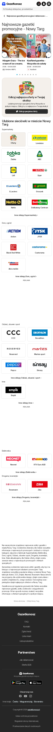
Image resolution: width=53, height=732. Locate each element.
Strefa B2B (26, 665)
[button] (44, 4)
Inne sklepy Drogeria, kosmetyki (25, 497)
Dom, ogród (6, 555)
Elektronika (42, 553)
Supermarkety (31, 553)
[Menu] (49, 4)
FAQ (26, 621)
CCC (16, 575)
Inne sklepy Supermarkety (25, 215)
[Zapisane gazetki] (39, 4)
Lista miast (26, 636)
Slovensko (38, 701)
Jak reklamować (26, 660)
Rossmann (36, 575)
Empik (21, 575)
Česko (15, 701)
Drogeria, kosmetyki (39, 555)
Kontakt (26, 626)
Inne (3, 558)
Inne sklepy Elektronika (25, 472)
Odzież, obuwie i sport (21, 555)
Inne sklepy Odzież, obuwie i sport (25, 378)
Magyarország (26, 701)
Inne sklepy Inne (25, 403)
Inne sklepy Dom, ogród (26, 276)
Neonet (28, 575)
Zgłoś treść (26, 631)
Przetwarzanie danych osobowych (26, 726)
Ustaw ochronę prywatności (26, 716)
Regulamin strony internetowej (26, 721)
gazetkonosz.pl (34, 709)
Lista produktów (26, 641)
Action (11, 575)
